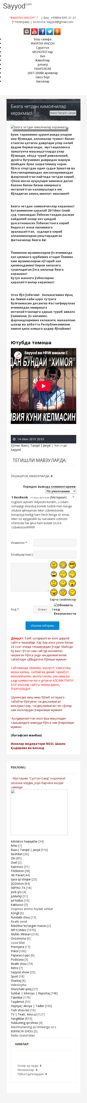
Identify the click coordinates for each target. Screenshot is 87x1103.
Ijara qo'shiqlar (21, 879)
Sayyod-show (20, 972)
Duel (14, 862)
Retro (14, 968)
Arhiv (14, 846)
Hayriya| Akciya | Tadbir (27, 1006)
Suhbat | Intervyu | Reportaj (30, 993)
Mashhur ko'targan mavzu (28, 926)
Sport (14, 976)
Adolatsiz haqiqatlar (24, 841)
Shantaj (16, 981)
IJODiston (17, 884)
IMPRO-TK (18, 888)
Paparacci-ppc (20, 955)
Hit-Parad (17, 875)
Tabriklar (17, 997)
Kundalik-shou (20, 917)
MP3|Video (18, 930)
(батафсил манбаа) (26, 735)
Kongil (15, 913)
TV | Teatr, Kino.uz (24, 1014)
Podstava (17, 959)
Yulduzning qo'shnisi (24, 1023)
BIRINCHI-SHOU (22, 1031)
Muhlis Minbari (21, 934)
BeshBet (17, 854)
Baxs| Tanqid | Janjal (63, 113)
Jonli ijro (16, 892)
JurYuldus (17, 900)
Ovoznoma (18, 938)
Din (13, 858)
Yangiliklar (17, 1019)
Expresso (17, 867)
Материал (58, 497)
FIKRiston (17, 871)
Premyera (17, 947)
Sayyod (14, 6)
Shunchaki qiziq (21, 989)
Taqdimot (17, 1002)
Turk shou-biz (20, 1010)
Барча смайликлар (63, 599)
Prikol (14, 951)
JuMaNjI (16, 896)
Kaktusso (17, 905)
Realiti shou (19, 964)
